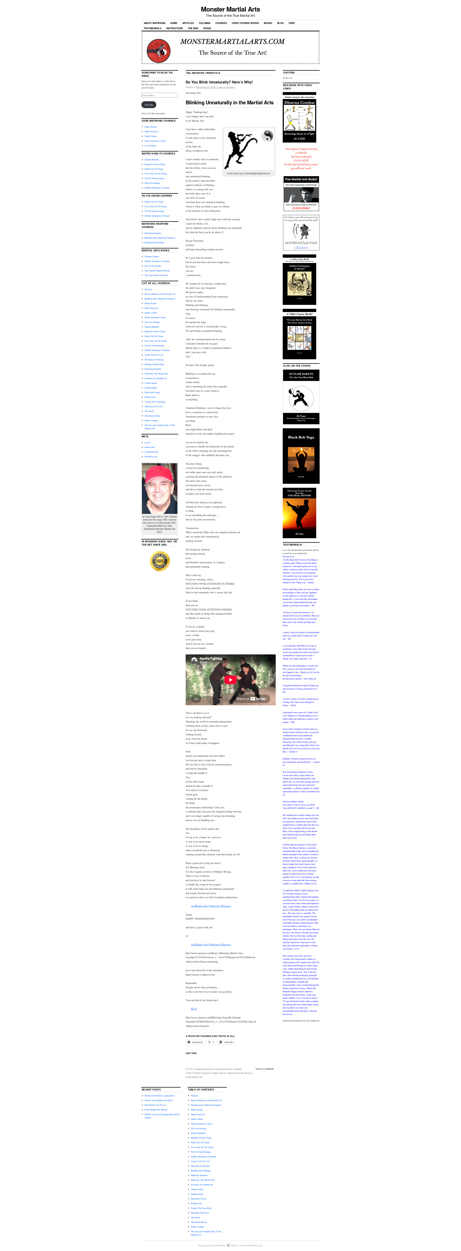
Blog (280, 23)
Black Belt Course (152, 392)
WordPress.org (151, 456)
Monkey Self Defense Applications (160, 1095)
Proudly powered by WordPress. (212, 1245)
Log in (147, 442)
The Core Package (152, 322)
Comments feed (151, 451)
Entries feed (150, 447)
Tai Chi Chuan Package (154, 178)
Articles (188, 23)
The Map (193, 28)
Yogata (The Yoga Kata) (155, 401)
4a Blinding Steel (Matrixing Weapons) (211, 906)
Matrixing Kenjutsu (153, 233)
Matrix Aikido (151, 136)
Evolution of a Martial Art (156, 378)
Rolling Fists (150, 396)
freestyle (206, 1072)
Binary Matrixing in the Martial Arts (160, 293)
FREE (292, 23)
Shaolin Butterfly (152, 159)
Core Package (150, 145)
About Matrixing (154, 23)
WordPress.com (255, 1245)
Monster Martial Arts (230, 9)
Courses (221, 23)
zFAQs (207, 28)
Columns (205, 23)
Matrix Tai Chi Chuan (154, 168)
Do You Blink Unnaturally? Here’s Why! (219, 82)
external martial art (204, 1068)
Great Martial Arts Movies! (156, 1109)
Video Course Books (245, 23)
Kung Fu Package (152, 182)
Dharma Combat (152, 256)
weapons (237, 1068)
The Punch (149, 411)
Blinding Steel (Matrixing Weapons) (160, 237)
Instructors (174, 28)
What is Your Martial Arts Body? (159, 1100)
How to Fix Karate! (153, 265)
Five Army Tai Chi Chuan (156, 173)
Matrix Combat (151, 420)
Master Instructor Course (155, 140)
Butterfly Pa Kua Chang (155, 164)
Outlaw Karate (151, 382)
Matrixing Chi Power (154, 406)
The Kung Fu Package (154, 359)
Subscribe (149, 104)
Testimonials (152, 28)
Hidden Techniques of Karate (157, 187)
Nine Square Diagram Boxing (157, 270)
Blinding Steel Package (154, 242)
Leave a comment (226, 87)
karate (215, 1072)
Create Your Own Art (154, 354)
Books (268, 23)
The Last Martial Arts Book (156, 275)
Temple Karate (151, 387)
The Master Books (152, 415)
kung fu (222, 1072)
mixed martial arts (223, 1068)
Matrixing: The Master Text (156, 373)
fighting (197, 1072)
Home (173, 23)
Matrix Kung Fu (152, 131)
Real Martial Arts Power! (155, 1104)
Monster (148, 289)
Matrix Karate (150, 126)
